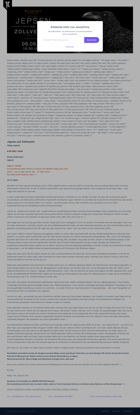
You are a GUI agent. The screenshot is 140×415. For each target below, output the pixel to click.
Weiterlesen (70, 47)
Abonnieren (92, 40)
